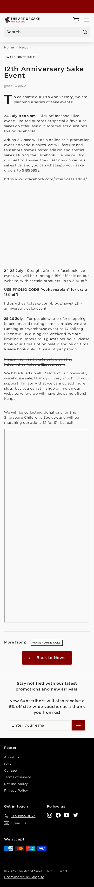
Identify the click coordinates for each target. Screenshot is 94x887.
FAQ (7, 764)
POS (50, 871)
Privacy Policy (16, 790)
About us (12, 757)
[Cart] (76, 20)
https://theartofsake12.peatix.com (34, 364)
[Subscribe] (78, 725)
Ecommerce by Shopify (24, 877)
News (23, 47)
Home (9, 47)
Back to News (50, 657)
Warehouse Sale (21, 57)
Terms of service (17, 777)
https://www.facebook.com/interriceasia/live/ (45, 179)
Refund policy (16, 784)
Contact (11, 770)
